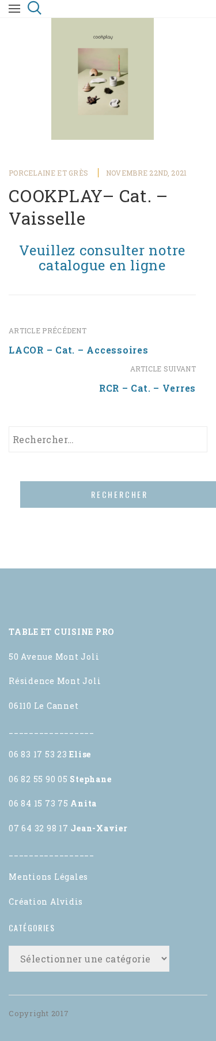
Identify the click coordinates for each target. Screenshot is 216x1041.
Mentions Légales (48, 876)
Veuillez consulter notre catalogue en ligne (102, 257)
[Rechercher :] (108, 439)
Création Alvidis (46, 901)
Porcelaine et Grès (48, 172)
